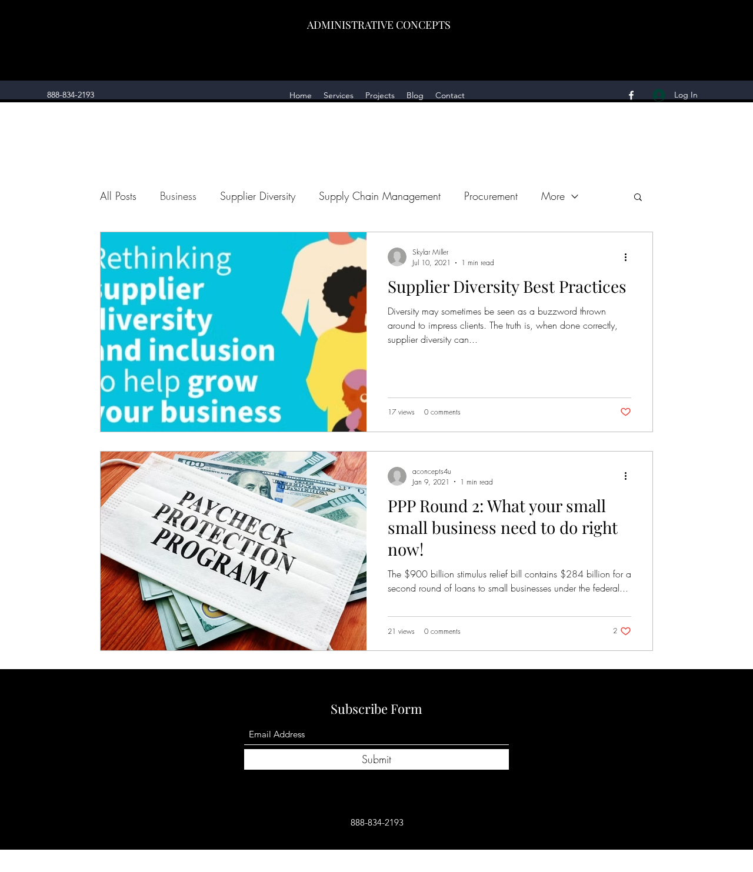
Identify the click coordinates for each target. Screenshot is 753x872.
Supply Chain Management (380, 196)
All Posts (118, 196)
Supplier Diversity (257, 196)
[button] (638, 198)
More (553, 196)
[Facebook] (631, 95)
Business (178, 196)
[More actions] (629, 257)
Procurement (491, 196)
